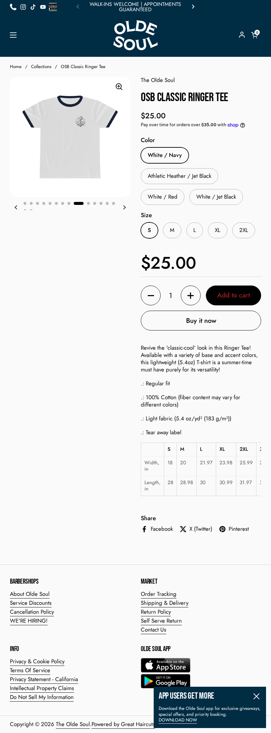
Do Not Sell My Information (42, 697)
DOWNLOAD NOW (178, 720)
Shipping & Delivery (164, 603)
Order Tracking (158, 594)
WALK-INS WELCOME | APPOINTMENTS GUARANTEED (135, 7)
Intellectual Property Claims (42, 688)
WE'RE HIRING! (29, 621)
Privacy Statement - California (44, 679)
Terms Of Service (30, 670)
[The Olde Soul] (135, 35)
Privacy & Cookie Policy (37, 661)
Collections (41, 66)
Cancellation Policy (32, 612)
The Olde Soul (73, 724)
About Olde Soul (30, 594)
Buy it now (201, 321)
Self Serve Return (161, 621)
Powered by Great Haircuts (123, 724)
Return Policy (156, 612)
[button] (254, 35)
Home (15, 66)
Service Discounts (31, 603)
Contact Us (153, 630)
